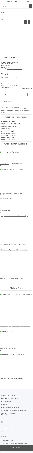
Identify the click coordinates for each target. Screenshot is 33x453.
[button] (23, 1)
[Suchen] (30, 6)
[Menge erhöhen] (29, 98)
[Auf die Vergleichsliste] (25, 22)
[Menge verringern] (2, 94)
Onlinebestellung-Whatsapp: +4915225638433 (13, 410)
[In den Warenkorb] (2, 18)
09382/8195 (4, 404)
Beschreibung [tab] (23, 108)
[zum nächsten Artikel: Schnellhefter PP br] (9, 13)
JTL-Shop (19, 448)
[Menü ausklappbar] (3, 2)
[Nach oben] (0, 452)
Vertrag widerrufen (8, 440)
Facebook (3, 436)
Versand (14, 77)
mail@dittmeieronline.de (8, 413)
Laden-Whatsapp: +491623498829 (10, 407)
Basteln (9, 67)
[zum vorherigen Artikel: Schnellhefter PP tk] (6, 13)
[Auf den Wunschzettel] (29, 22)
